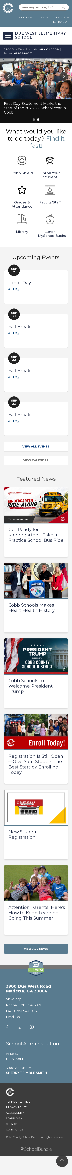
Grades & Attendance (22, 204)
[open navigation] (8, 36)
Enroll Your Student (50, 175)
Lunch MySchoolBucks (52, 234)
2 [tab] (38, 119)
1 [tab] (34, 119)
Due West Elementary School (40, 36)
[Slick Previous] (8, 76)
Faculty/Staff (50, 202)
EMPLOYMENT (61, 21)
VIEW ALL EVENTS (36, 446)
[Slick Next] (63, 76)
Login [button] (40, 17)
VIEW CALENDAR (36, 460)
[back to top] (62, 1161)
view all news (36, 948)
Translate (58, 17)
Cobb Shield (22, 173)
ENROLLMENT (26, 17)
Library (22, 232)
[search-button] (63, 7)
